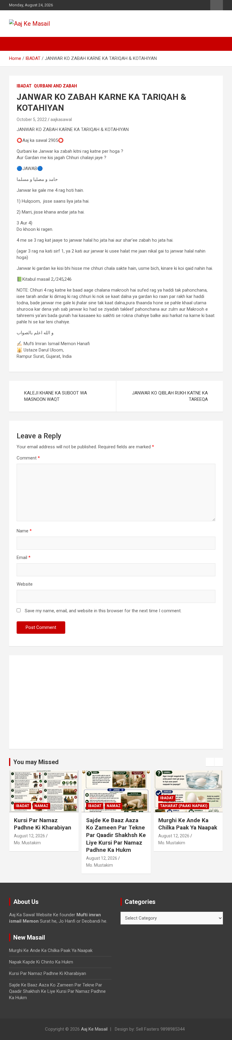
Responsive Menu (216, 5)
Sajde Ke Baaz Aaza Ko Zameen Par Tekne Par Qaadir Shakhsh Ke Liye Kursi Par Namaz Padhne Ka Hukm (116, 835)
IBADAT (24, 85)
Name (24, 531)
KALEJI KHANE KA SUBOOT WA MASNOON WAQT (55, 396)
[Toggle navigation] (16, 44)
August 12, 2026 (29, 835)
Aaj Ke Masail (94, 1029)
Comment (28, 458)
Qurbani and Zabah (55, 85)
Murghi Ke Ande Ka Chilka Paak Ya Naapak (187, 824)
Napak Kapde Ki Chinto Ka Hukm (41, 962)
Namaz (41, 806)
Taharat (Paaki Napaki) (183, 806)
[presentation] (210, 762)
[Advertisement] (116, 702)
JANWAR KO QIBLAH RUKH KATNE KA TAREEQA (170, 396)
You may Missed (36, 762)
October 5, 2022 (32, 119)
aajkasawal (61, 119)
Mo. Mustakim (27, 842)
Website (25, 584)
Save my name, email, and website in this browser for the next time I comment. (103, 610)
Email (24, 557)
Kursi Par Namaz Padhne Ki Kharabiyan (42, 824)
